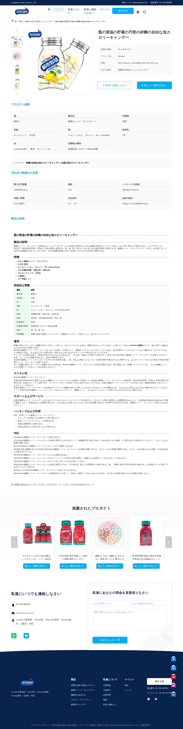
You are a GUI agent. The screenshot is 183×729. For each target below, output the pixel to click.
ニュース (128, 690)
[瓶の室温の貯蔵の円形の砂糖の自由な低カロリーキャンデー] (60, 61)
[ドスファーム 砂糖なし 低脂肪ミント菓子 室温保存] (37, 533)
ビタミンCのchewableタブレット (78, 484)
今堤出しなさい (108, 640)
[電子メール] (30, 638)
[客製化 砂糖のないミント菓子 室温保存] (110, 533)
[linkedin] (174, 694)
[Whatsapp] (17, 638)
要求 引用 (123, 11)
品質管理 (107, 695)
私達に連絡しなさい (90, 11)
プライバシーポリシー (40, 725)
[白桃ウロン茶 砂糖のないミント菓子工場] (147, 533)
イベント (105, 9)
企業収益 (107, 685)
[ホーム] (22, 11)
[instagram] (174, 685)
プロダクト (59, 9)
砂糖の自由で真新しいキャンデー (39, 21)
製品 (21, 21)
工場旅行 (107, 690)
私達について (74, 11)
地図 (105, 700)
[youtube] (174, 676)
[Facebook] (174, 658)
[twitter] (174, 667)
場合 (126, 685)
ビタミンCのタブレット (50, 484)
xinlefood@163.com (24, 613)
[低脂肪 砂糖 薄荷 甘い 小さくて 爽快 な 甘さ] (73, 533)
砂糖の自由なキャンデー (26, 484)
